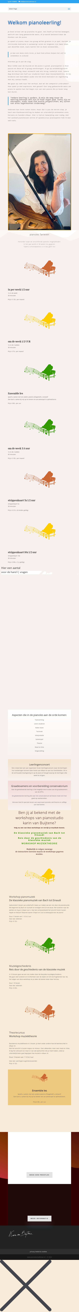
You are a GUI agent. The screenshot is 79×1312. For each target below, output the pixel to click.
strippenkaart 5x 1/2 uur (21, 500)
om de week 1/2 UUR (19, 341)
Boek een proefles (39, 1175)
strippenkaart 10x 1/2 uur (22, 552)
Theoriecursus (17, 1032)
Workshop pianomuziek (22, 896)
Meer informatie (39, 1218)
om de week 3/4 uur (19, 448)
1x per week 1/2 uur (19, 289)
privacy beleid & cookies (38, 1252)
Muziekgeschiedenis (20, 966)
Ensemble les (15, 393)
